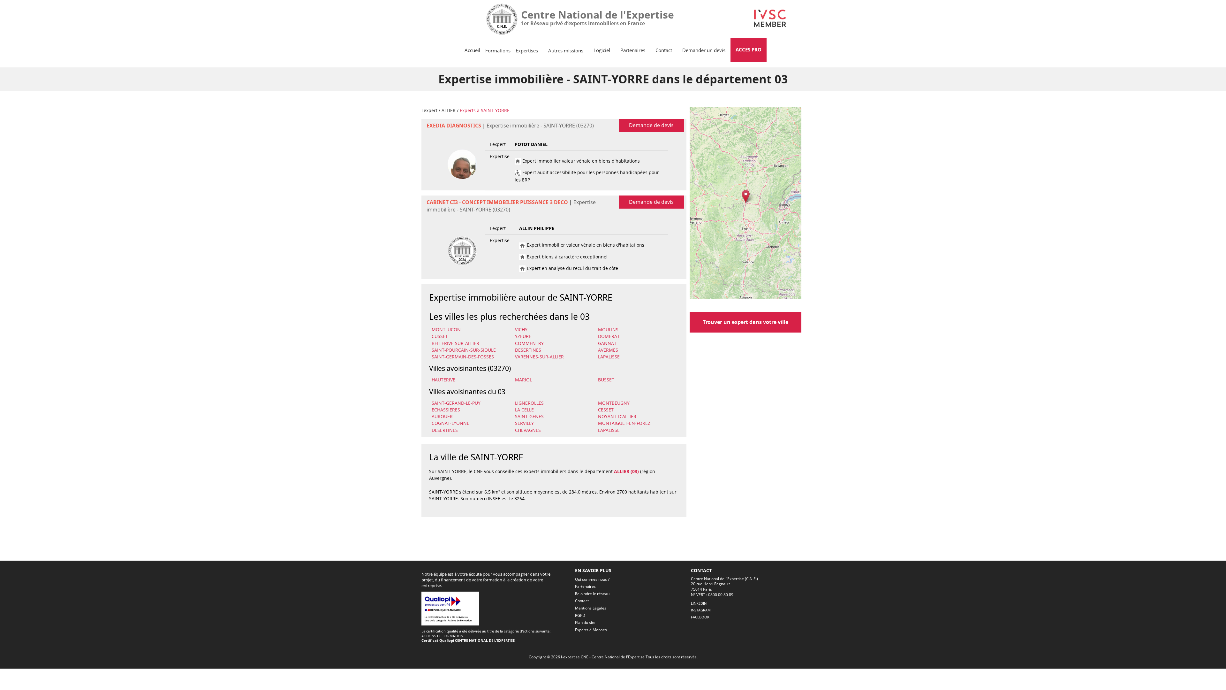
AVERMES (608, 350)
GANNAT (607, 343)
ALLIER (449, 110)
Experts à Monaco (591, 629)
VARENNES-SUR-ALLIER (539, 357)
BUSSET (606, 380)
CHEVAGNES (528, 430)
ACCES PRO (748, 49)
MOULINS (608, 329)
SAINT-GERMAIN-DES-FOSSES (463, 357)
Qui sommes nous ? (592, 579)
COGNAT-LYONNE (450, 423)
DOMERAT (609, 336)
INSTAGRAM (701, 610)
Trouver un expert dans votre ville (745, 322)
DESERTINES (528, 350)
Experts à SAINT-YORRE (485, 110)
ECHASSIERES (446, 410)
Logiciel (602, 50)
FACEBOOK (700, 617)
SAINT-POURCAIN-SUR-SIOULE (464, 350)
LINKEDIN (699, 603)
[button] (746, 196)
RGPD (580, 615)
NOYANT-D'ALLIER (617, 416)
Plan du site (585, 622)
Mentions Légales (590, 608)
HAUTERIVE (443, 380)
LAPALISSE (609, 357)
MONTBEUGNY (614, 403)
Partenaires (632, 50)
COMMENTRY (529, 343)
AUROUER (442, 416)
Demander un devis (703, 50)
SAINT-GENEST (530, 416)
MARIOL (523, 380)
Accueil (472, 50)
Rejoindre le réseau (592, 593)
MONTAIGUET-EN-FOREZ (624, 423)
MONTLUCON (446, 329)
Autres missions (565, 50)
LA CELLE (524, 410)
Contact (663, 50)
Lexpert (429, 110)
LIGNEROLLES (529, 403)
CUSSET (440, 336)
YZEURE (523, 336)
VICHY (521, 329)
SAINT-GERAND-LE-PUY (456, 403)
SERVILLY (524, 423)
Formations (498, 50)
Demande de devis (651, 125)
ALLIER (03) (626, 471)
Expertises (527, 50)
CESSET (606, 410)
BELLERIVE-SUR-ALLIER (455, 343)
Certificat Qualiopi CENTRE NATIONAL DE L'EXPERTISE (468, 640)
